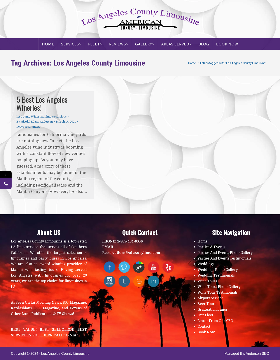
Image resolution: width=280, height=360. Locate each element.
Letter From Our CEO (215, 321)
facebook (109, 267)
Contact (204, 326)
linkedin (153, 281)
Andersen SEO (257, 353)
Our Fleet (205, 315)
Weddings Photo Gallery (218, 270)
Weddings (206, 264)
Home (203, 241)
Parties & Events (211, 247)
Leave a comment (28, 126)
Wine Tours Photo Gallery (219, 287)
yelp (168, 267)
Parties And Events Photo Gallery (225, 253)
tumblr (124, 281)
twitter (124, 267)
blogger (139, 281)
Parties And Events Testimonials (224, 258)
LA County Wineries (29, 116)
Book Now (206, 332)
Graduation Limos (213, 309)
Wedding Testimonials (216, 275)
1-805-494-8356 (130, 241)
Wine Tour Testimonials (218, 292)
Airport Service (210, 298)
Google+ (139, 267)
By (34, 121)
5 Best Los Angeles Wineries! (42, 103)
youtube (153, 267)
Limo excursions (55, 116)
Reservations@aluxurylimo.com (131, 253)
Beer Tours (207, 304)
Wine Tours (207, 281)
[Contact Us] (6, 183)
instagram (109, 281)
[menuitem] (48, 44)
